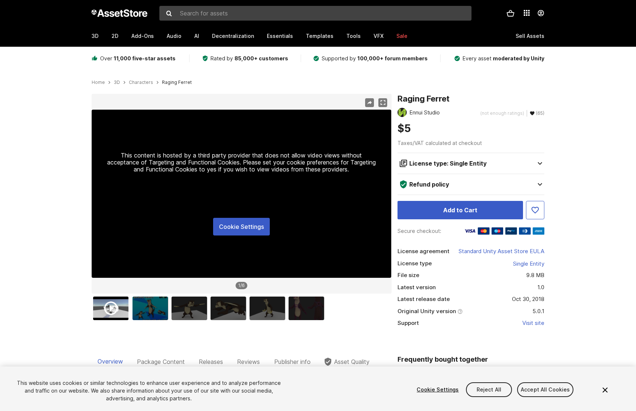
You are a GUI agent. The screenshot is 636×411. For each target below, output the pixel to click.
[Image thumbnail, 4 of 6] (230, 308)
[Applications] (526, 12)
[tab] (110, 361)
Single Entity (528, 263)
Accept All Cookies (545, 389)
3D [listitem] (117, 82)
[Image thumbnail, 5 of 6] (269, 308)
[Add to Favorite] (535, 210)
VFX (379, 36)
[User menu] (540, 13)
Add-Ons (142, 36)
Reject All (489, 389)
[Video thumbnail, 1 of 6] (112, 308)
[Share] (369, 102)
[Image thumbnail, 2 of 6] (152, 308)
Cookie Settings (241, 226)
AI (196, 36)
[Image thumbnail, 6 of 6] (308, 308)
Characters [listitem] (141, 82)
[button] (510, 13)
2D (115, 36)
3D (95, 36)
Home (98, 82)
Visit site (533, 322)
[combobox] (315, 13)
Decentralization (233, 36)
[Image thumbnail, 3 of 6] (191, 308)
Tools (353, 36)
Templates (319, 36)
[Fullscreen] (382, 102)
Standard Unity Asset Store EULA (501, 251)
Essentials (280, 36)
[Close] (605, 390)
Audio (174, 36)
